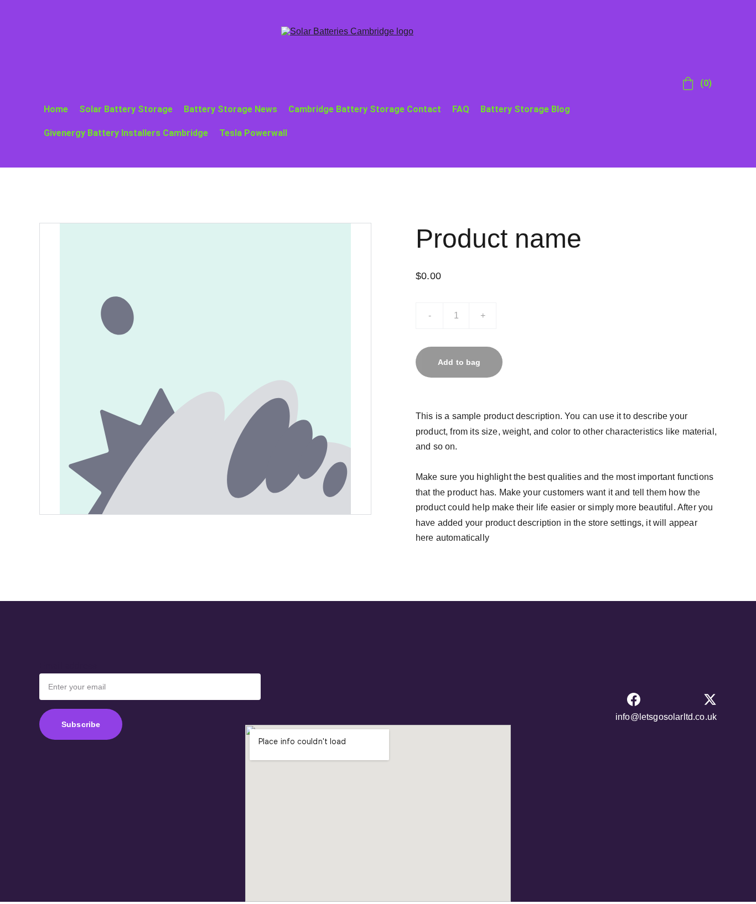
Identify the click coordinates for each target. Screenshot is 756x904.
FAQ (460, 109)
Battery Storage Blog (525, 109)
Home (56, 109)
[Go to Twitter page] (710, 699)
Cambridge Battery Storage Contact (364, 109)
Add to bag (459, 362)
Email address (68, 666)
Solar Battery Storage (126, 109)
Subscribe (80, 724)
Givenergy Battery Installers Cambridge (126, 133)
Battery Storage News (230, 109)
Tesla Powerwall (253, 133)
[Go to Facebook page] (633, 699)
